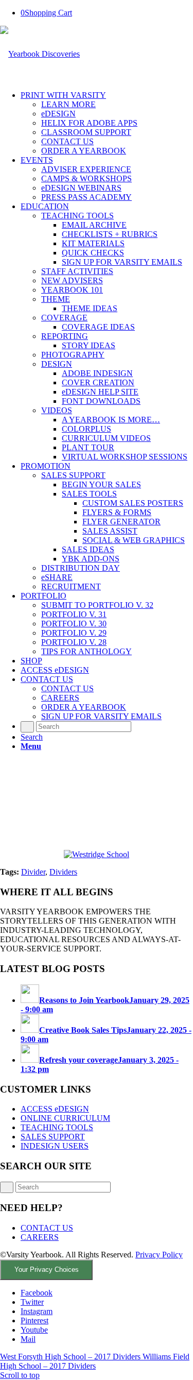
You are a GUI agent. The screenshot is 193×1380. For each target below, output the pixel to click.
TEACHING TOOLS (57, 1127)
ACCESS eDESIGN (55, 1108)
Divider (33, 871)
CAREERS (40, 1237)
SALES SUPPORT (53, 1136)
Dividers (63, 871)
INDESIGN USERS (55, 1146)
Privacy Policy (159, 1254)
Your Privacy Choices (46, 1269)
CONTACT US (47, 1227)
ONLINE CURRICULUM (65, 1118)
